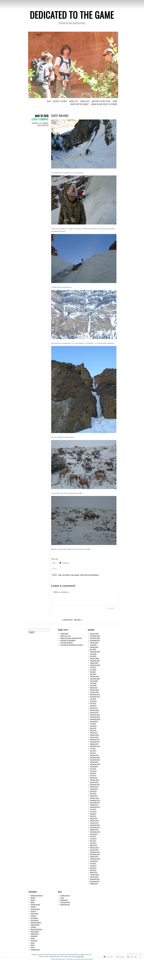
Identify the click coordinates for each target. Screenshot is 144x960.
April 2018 (93, 730)
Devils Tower (34, 913)
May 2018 (93, 728)
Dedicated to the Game (72, 14)
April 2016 (93, 775)
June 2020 (93, 683)
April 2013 (93, 843)
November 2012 (95, 854)
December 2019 (95, 694)
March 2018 (93, 733)
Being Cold (84, 101)
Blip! (49, 101)
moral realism (35, 931)
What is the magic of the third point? (71, 638)
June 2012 (93, 865)
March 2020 (93, 687)
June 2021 (93, 669)
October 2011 (94, 883)
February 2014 (94, 820)
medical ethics (35, 925)
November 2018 (95, 717)
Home (115, 101)
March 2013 (93, 845)
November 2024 (95, 640)
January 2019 (94, 712)
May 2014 (93, 814)
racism (33, 943)
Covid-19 (33, 911)
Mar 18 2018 (41, 116)
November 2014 (95, 802)
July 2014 (93, 809)
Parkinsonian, (35, 934)
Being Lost (73, 101)
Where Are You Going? (79, 104)
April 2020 (93, 685)
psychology (34, 940)
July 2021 (93, 667)
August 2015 (94, 789)
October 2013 (94, 829)
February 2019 (94, 710)
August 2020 (94, 681)
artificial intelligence (37, 895)
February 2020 (94, 690)
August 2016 (94, 766)
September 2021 (95, 665)
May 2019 (93, 703)
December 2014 (95, 800)
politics (33, 938)
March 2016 (93, 778)
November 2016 (95, 760)
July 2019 (93, 699)
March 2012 (93, 872)
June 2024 (93, 645)
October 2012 (94, 856)
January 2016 (94, 782)
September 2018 (95, 719)
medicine (33, 927)
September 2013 (95, 832)
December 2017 (95, 739)
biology (33, 900)
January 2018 (94, 737)
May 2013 (93, 841)
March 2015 (93, 796)
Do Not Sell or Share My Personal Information (79, 959)
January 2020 (94, 692)
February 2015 (94, 798)
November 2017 (95, 742)
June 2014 (93, 811)
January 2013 (94, 850)
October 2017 (94, 744)
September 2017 (95, 746)
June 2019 (93, 701)
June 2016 (93, 771)
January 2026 (94, 633)
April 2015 (93, 793)
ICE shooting (34, 920)
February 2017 (94, 755)
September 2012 (95, 859)
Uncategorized (42, 125)
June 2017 (93, 751)
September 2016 (95, 764)
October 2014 (94, 805)
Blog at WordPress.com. (58, 959)
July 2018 (93, 724)
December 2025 (95, 636)
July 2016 (93, 769)
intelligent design (36, 922)
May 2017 (93, 753)
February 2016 (94, 780)
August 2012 (94, 861)
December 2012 (95, 852)
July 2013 (93, 836)
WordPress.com (65, 904)
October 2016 (94, 762)
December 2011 (95, 879)
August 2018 (94, 721)
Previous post (67, 619)
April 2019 (93, 705)
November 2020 (95, 678)
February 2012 (94, 874)
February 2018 (94, 735)
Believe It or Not (60, 101)
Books (32, 902)
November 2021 (95, 660)
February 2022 (94, 658)
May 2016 (93, 773)
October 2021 (94, 663)
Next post (78, 619)
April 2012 (93, 870)
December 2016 (95, 757)
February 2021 (94, 676)
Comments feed (65, 902)
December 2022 (95, 651)
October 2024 (94, 642)
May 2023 (93, 649)
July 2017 (93, 748)
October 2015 (94, 787)
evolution (33, 916)
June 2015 (93, 791)
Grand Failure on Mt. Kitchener (104, 104)
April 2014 (93, 816)
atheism (33, 898)
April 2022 (93, 656)
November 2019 (95, 696)
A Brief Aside (64, 633)
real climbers (75, 575)
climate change (35, 904)
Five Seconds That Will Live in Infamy (71, 645)
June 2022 (93, 654)
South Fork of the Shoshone (89, 575)
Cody (59, 575)
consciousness (35, 909)
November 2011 (95, 881)
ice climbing (43, 123)
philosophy (34, 936)
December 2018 (95, 714)
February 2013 (94, 847)
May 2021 (93, 672)
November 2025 (95, 638)
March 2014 (93, 818)
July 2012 (93, 863)
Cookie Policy (80, 956)
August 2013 (94, 834)
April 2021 (93, 674)
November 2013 (95, 827)
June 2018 (93, 726)
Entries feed (64, 900)
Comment (110, 608)
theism (33, 945)
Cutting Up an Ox (65, 636)
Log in (62, 898)
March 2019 (93, 708)
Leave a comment (40, 119)
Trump (32, 947)
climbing (35, 123)
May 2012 (93, 868)
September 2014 (95, 807)
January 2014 (94, 823)
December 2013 (95, 825)
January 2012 (94, 877)
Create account (65, 895)
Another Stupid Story (101, 101)
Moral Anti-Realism (36, 929)
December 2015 (95, 784)
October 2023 (94, 647)
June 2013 (93, 838)
